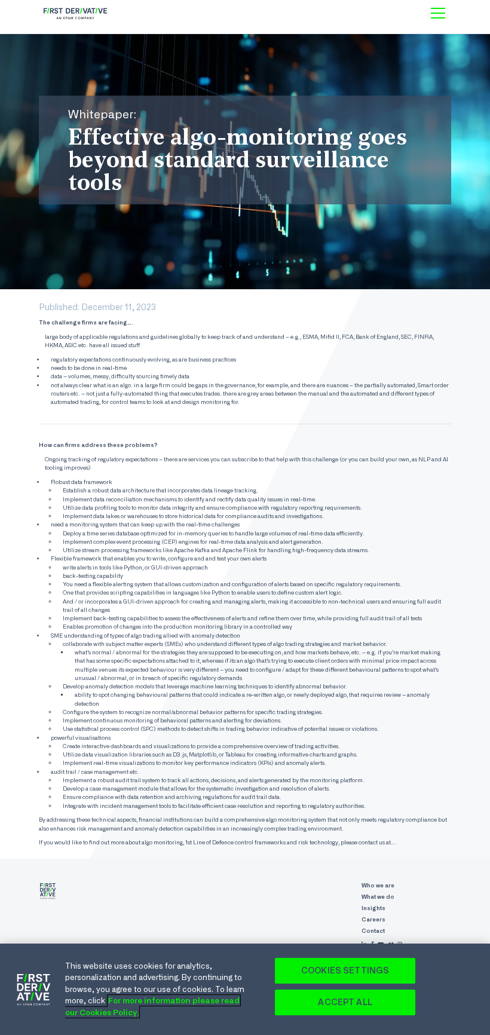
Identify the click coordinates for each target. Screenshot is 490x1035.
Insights (373, 908)
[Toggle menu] (438, 13)
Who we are (378, 885)
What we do (378, 897)
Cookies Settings (345, 970)
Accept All (345, 1002)
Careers (373, 919)
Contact (373, 931)
